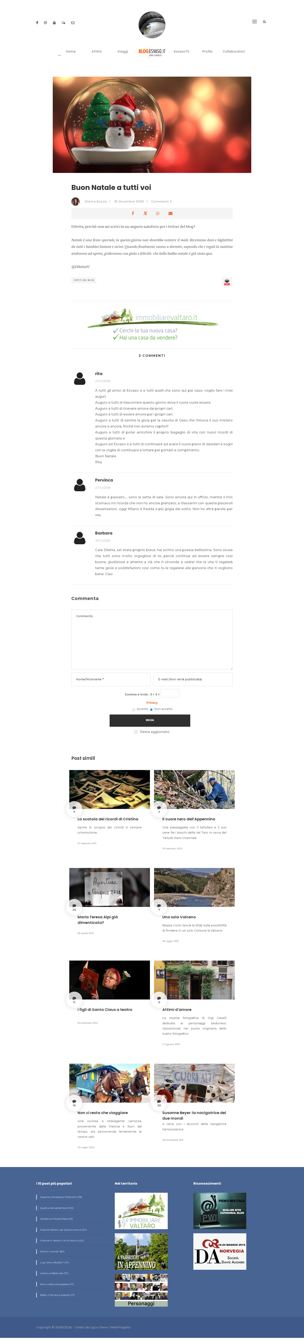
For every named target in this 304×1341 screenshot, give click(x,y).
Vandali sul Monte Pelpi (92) (56, 1218)
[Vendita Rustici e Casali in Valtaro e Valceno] (141, 1213)
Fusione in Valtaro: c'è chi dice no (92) (61, 1240)
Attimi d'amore (176, 1009)
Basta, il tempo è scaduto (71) (56, 1294)
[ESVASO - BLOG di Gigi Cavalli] (152, 53)
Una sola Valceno (179, 917)
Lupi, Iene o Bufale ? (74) (54, 1262)
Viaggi (122, 51)
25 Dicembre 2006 (129, 201)
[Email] (72, 23)
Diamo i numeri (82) (52, 1251)
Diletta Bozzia (95, 201)
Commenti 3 (161, 201)
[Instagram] (46, 23)
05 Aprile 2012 (86, 933)
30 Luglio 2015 (170, 941)
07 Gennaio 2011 (87, 843)
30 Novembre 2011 (172, 1140)
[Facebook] (37, 23)
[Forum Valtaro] (64, 23)
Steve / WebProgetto (115, 1327)
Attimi (97, 51)
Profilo (207, 51)
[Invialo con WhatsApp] (158, 213)
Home (71, 51)
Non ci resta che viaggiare (103, 1112)
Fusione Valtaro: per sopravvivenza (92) (63, 1229)
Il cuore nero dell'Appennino (188, 819)
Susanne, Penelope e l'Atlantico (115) (60, 1197)
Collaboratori (234, 51)
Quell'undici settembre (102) (56, 1207)
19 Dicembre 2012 (88, 1023)
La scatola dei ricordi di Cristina (108, 819)
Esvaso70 (181, 51)
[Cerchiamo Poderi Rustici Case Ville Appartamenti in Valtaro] (152, 325)
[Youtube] (55, 23)
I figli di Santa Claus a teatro (105, 1009)
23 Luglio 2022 (86, 1147)
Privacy (152, 703)
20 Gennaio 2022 (172, 848)
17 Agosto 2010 (171, 1044)
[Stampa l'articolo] (227, 281)
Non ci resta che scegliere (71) (56, 1284)
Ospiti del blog (84, 280)
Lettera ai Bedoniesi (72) (53, 1273)
